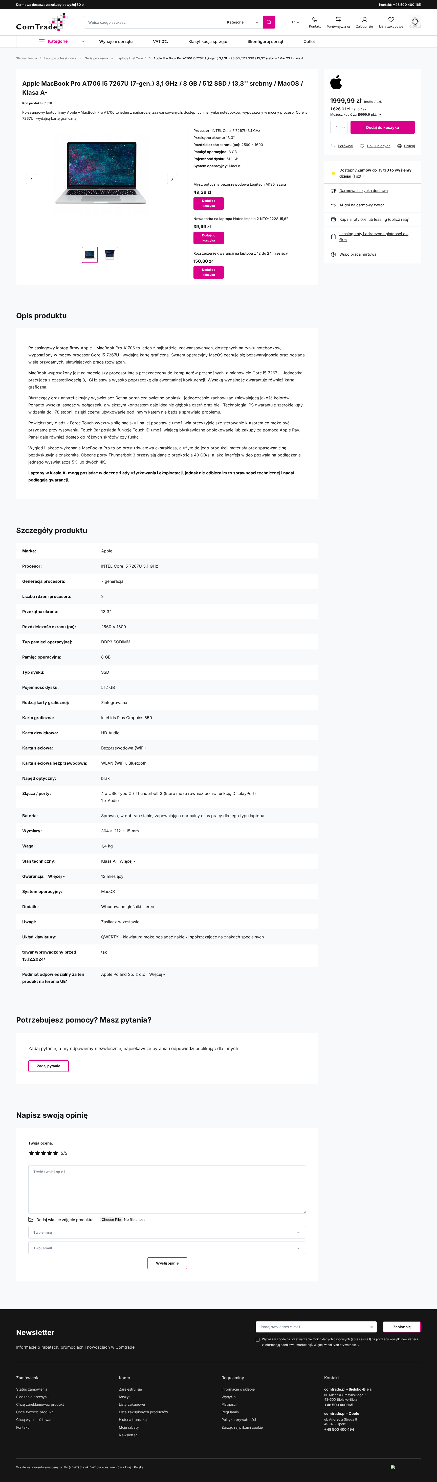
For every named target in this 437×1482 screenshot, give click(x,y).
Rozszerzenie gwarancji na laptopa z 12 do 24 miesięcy (240, 253)
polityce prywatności (342, 1345)
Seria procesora (96, 58)
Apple (106, 550)
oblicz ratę (398, 219)
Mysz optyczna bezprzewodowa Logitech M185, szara (239, 184)
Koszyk (125, 1397)
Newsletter (35, 1332)
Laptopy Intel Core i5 (131, 58)
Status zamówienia (31, 1389)
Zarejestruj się (130, 1389)
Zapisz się (402, 1327)
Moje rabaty (129, 1427)
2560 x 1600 (252, 144)
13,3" (230, 137)
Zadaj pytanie (48, 1066)
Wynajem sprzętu (116, 41)
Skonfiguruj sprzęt (265, 41)
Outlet (309, 41)
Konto (124, 1377)
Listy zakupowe (132, 1404)
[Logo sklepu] (42, 22)
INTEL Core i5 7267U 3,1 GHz (236, 130)
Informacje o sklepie (238, 1389)
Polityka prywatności (239, 1419)
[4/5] (50, 1154)
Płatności (229, 1404)
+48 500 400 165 (407, 5)
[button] (31, 179)
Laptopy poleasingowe (60, 58)
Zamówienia (27, 1377)
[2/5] (37, 1154)
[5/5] (56, 1154)
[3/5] (43, 1154)
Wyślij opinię (167, 1263)
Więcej (126, 861)
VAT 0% (160, 41)
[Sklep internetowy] (406, 1467)
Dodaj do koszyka (382, 127)
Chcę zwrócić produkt (34, 1412)
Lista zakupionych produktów (143, 1412)
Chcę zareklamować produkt (40, 1404)
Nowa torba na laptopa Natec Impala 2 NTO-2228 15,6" (240, 218)
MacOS (235, 166)
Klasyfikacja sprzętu (207, 41)
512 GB (232, 159)
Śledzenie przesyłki (32, 1397)
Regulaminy (233, 1377)
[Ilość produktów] (338, 127)
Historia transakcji (133, 1419)
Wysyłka (229, 1397)
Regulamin (230, 1412)
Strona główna (26, 58)
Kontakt (22, 1427)
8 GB (233, 152)
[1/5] (31, 1154)
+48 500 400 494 (339, 1429)
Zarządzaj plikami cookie (242, 1427)
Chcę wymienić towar (34, 1419)
